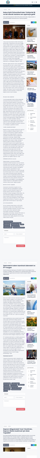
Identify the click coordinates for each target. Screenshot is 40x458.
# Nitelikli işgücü (21, 384)
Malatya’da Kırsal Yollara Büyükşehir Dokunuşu (23, 5)
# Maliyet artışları (7, 389)
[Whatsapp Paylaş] (35, 22)
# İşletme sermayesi (15, 383)
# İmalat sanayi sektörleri (16, 389)
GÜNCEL (9, 426)
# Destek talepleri (7, 387)
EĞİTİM (9, 9)
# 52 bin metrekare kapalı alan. (19, 227)
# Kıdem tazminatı (14, 386)
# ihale (22, 224)
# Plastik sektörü (13, 384)
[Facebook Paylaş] (32, 22)
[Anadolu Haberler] (8, 2)
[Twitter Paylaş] (34, 22)
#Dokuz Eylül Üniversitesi (8, 221)
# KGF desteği (6, 384)
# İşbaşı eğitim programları (16, 387)
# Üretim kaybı (6, 386)
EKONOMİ (9, 262)
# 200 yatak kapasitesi (8, 227)
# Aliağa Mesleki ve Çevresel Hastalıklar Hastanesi (12, 222)
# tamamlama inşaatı (15, 224)
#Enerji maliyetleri (7, 383)
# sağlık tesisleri (6, 224)
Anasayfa (5, 9)
